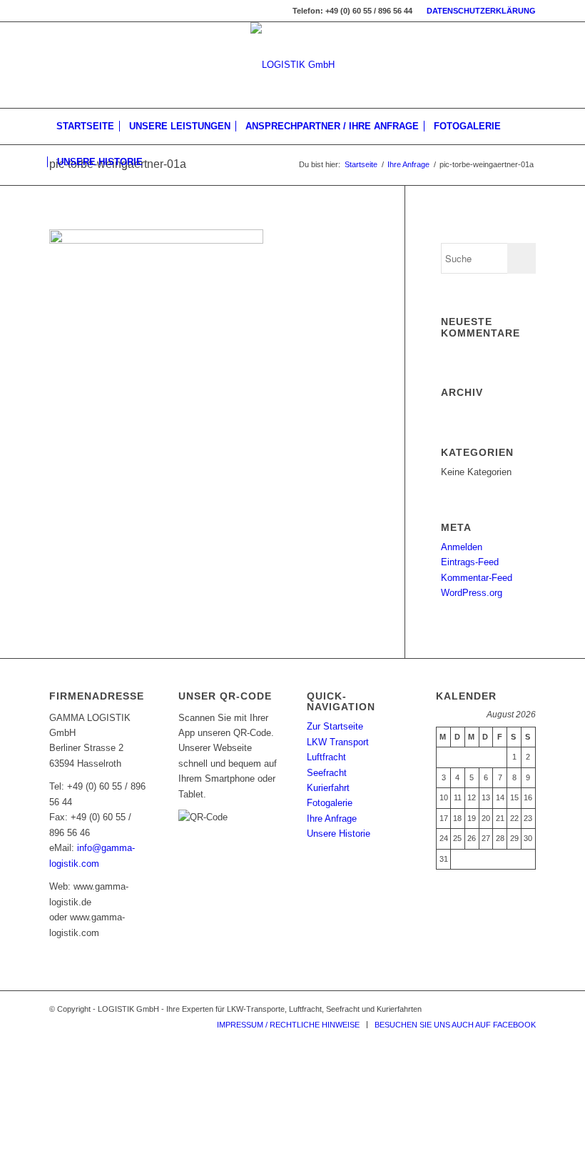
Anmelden (461, 547)
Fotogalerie (329, 802)
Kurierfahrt (328, 787)
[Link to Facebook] (525, 1009)
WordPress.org (471, 592)
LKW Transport (338, 742)
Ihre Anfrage (408, 164)
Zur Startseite (335, 726)
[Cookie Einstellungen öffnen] (107, 1145)
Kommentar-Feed (476, 577)
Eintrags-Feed (470, 562)
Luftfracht (326, 757)
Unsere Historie (338, 833)
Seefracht (327, 772)
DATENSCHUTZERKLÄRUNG (481, 10)
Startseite (361, 164)
